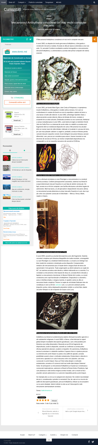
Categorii (21, 2)
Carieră (52, 435)
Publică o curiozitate (35, 2)
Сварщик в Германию (9, 220)
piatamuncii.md (22, 243)
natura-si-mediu (17, 157)
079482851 (19, 98)
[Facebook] (27, 39)
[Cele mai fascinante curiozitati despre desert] (7, 196)
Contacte (75, 435)
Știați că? (12, 2)
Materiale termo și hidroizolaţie (14, 87)
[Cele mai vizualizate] (10, 151)
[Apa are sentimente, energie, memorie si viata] (7, 187)
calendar (58, 285)
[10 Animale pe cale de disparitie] (7, 168)
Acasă (3, 2)
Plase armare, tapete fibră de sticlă (15, 83)
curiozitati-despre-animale (20, 167)
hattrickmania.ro (46, 390)
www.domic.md (19, 51)
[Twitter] (30, 39)
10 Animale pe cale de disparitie (21, 170)
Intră (59, 2)
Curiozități (12, 9)
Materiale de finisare (11, 72)
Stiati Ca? (31, 435)
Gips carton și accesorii (12, 76)
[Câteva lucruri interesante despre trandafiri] (7, 158)
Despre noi (64, 435)
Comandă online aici (17, 102)
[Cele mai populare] (24, 151)
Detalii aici (17, 120)
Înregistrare (49, 2)
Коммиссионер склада (9, 231)
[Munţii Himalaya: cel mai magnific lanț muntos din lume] (7, 176)
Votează (54, 400)
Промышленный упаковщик (11, 211)
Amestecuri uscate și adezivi (13, 68)
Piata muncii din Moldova (16, 208)
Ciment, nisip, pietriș (11, 91)
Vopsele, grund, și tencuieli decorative (16, 80)
